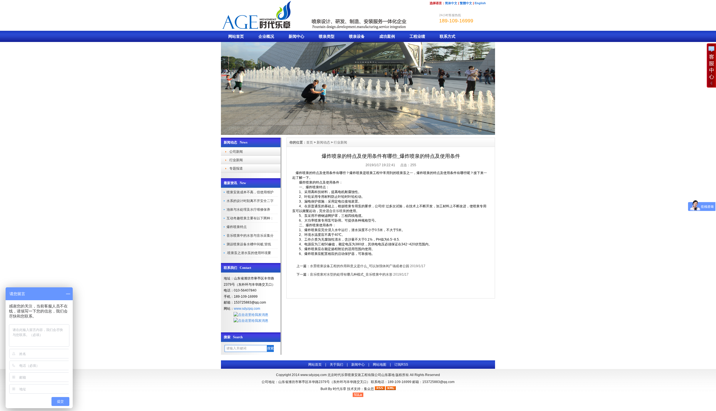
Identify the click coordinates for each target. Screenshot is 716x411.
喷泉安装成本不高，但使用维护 (250, 192)
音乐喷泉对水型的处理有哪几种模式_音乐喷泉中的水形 (351, 274)
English (480, 3)
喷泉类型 (327, 36)
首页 (309, 142)
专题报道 (236, 168)
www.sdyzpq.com (247, 309)
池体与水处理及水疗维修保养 (248, 210)
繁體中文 (466, 3)
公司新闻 (236, 152)
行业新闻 (236, 160)
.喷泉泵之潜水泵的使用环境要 (249, 253)
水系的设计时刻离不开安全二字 (250, 201)
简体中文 (451, 3)
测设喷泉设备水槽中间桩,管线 (249, 244)
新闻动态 (323, 142)
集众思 (369, 389)
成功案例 (387, 36)
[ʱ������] (358, 133)
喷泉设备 (357, 36)
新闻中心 (296, 36)
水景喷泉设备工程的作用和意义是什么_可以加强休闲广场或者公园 (359, 266)
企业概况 (266, 36)
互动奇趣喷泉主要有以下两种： (250, 218)
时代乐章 (339, 389)
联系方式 (447, 36)
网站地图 (379, 365)
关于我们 (336, 365)
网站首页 (236, 36)
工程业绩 (417, 36)
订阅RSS (401, 365)
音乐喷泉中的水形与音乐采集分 (250, 236)
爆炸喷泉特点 (237, 227)
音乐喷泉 (339, 211)
